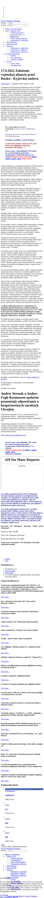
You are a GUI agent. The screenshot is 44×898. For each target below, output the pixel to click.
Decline (5, 895)
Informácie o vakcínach (20, 48)
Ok (1, 895)
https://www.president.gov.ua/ (15, 435)
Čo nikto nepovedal (12, 54)
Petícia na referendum (13, 29)
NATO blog (5, 84)
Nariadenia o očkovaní (19, 40)
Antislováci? (9, 795)
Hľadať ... (4, 23)
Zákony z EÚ (16, 31)
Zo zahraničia (16, 58)
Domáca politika (17, 60)
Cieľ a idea (15, 63)
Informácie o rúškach (19, 50)
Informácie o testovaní (19, 52)
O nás (9, 62)
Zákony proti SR (17, 33)
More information (6, 897)
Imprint (15, 897)
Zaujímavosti (16, 65)
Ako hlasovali (12, 44)
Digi (6, 823)
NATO (13, 56)
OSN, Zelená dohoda (19, 39)
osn (6, 809)
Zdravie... (10, 46)
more (2, 845)
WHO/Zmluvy (12, 42)
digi (6, 837)
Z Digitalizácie (17, 36)
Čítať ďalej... (5, 597)
